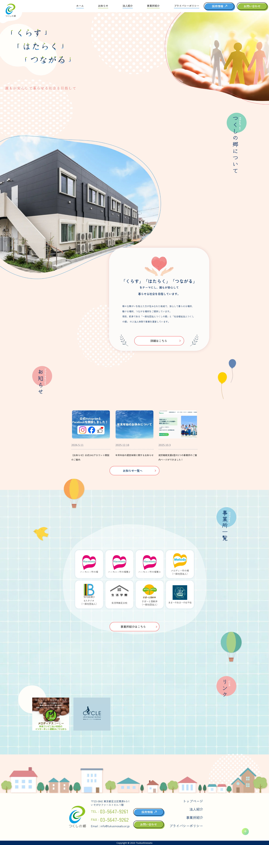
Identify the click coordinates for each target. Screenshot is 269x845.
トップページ (193, 801)
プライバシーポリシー (186, 825)
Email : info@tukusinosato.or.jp (110, 826)
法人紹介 (196, 809)
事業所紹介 (194, 817)
